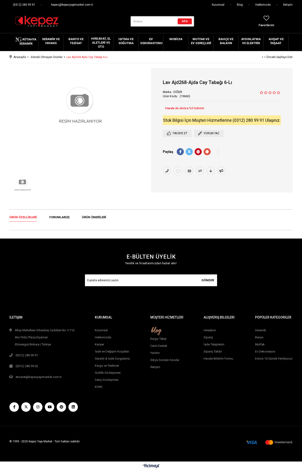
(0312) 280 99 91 (24, 4)
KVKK (98, 387)
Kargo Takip (158, 338)
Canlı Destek (158, 346)
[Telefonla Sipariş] (167, 171)
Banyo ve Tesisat (76, 41)
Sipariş (208, 337)
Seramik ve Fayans (51, 41)
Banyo (259, 337)
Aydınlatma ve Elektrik (251, 41)
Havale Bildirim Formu (218, 358)
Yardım (155, 353)
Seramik (260, 330)
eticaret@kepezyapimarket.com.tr (39, 377)
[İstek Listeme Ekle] (189, 171)
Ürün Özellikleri (23, 217)
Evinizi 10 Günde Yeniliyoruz (274, 358)
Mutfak (260, 344)
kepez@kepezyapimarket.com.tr (72, 4)
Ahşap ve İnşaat (276, 41)
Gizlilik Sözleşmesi (108, 372)
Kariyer (99, 344)
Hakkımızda (263, 4)
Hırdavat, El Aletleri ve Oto (101, 42)
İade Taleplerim (214, 344)
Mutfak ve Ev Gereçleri (201, 41)
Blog (240, 4)
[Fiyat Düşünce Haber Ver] (210, 171)
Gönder (207, 280)
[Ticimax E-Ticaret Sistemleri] (151, 466)
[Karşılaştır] (200, 171)
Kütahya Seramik (28, 41)
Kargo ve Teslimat (107, 365)
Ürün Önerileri (94, 217)
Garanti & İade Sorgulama (112, 358)
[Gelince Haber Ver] (221, 171)
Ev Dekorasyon (265, 351)
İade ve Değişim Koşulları (112, 351)
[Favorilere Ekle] (178, 171)
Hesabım (210, 330)
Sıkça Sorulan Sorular (164, 360)
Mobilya (175, 39)
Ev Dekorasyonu (151, 41)
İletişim (288, 4)
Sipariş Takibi (213, 351)
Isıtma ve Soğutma (126, 41)
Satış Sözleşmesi (106, 380)
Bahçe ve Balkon (225, 41)
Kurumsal (218, 4)
